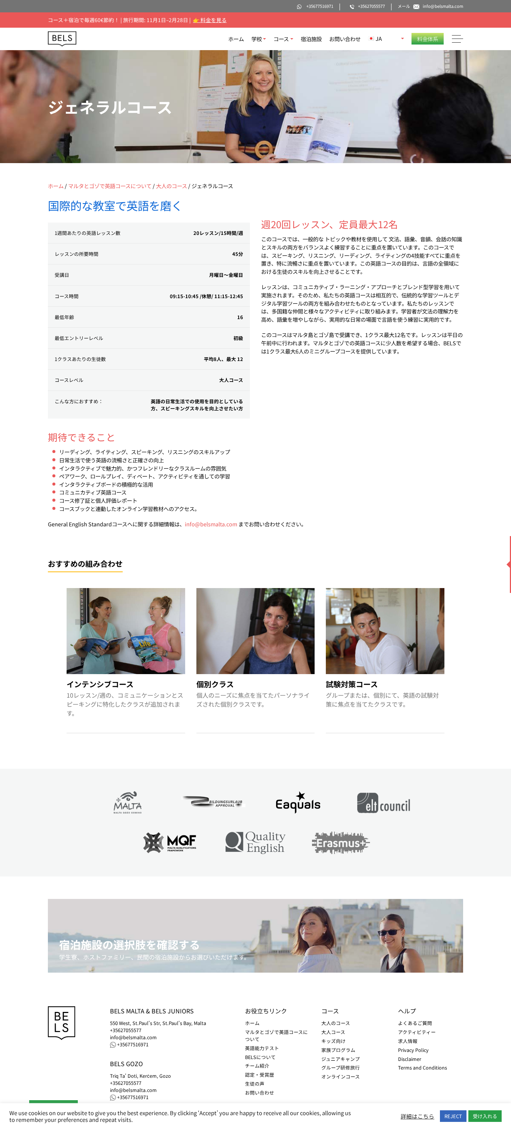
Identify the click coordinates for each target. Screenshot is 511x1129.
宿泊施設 (311, 39)
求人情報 (407, 1040)
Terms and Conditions (422, 1067)
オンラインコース (340, 1076)
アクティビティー (417, 1031)
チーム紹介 (257, 1065)
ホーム (236, 39)
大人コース (333, 1031)
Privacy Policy (413, 1049)
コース (281, 39)
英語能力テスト (262, 1048)
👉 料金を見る (210, 20)
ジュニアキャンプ (340, 1058)
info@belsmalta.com (211, 524)
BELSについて (260, 1057)
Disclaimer (409, 1058)
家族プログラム (338, 1049)
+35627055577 (125, 1030)
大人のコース (171, 186)
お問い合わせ (345, 39)
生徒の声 (254, 1083)
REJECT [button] (453, 1116)
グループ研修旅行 (340, 1067)
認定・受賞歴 (259, 1074)
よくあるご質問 (415, 1022)
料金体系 (427, 39)
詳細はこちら (417, 1116)
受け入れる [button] (485, 1116)
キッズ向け (333, 1040)
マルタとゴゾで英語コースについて (110, 186)
